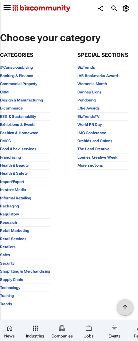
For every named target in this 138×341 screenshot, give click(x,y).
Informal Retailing (15, 198)
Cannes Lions (89, 92)
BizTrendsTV (88, 116)
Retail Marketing (14, 230)
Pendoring (86, 100)
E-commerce (11, 108)
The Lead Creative (93, 149)
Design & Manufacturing (21, 100)
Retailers (8, 247)
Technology (10, 287)
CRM (4, 92)
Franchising (10, 157)
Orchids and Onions (94, 141)
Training (7, 295)
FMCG (5, 141)
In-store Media (13, 190)
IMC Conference (91, 133)
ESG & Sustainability (18, 116)
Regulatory (9, 214)
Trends (6, 304)
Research (8, 222)
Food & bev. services (18, 149)
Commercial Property (18, 84)
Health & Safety (14, 173)
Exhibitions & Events (18, 124)
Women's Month (92, 84)
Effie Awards (88, 108)
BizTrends (86, 67)
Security (7, 263)
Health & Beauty (14, 165)
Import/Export (12, 181)
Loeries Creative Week (97, 157)
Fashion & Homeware (19, 133)
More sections (90, 165)
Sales (5, 255)
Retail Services (13, 239)
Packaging (9, 206)
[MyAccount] (127, 8)
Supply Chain (11, 279)
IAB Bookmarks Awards (98, 76)
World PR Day (89, 124)
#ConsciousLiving (16, 67)
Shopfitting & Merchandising (25, 271)
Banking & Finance (16, 76)
